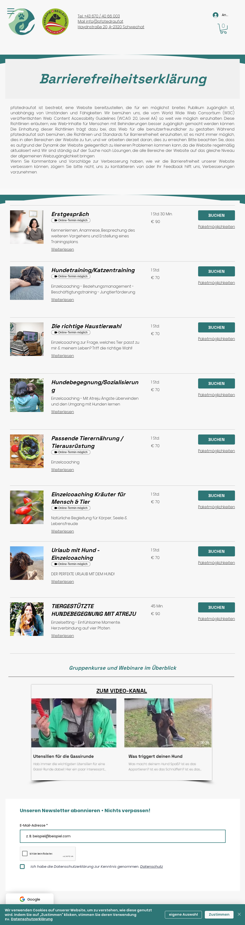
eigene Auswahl (183, 914)
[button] (223, 29)
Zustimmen (219, 914)
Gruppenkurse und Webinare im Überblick (122, 667)
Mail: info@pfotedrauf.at (100, 21)
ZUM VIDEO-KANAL (121, 690)
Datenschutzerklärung (32, 919)
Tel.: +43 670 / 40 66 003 (99, 16)
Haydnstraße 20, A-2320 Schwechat (111, 27)
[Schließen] (239, 914)
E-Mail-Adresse (33, 825)
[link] (95, 214)
